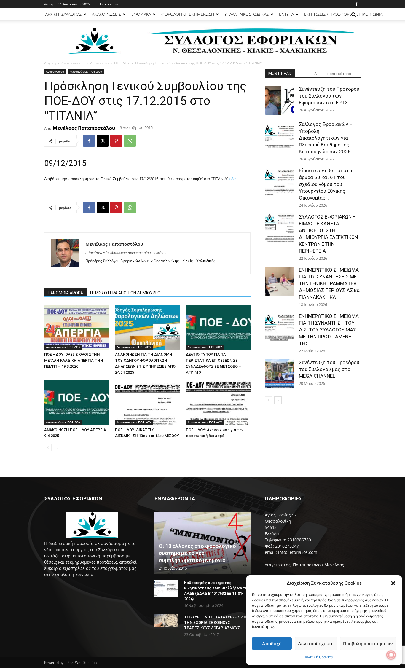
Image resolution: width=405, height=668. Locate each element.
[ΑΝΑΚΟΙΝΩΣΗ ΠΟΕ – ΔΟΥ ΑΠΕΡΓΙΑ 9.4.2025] (76, 402)
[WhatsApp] (130, 141)
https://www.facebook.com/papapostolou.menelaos (125, 253)
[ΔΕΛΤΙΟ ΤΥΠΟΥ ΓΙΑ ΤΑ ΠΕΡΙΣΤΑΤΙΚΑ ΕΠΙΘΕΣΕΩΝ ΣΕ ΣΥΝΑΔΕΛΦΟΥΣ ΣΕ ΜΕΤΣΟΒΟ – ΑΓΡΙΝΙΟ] (218, 327)
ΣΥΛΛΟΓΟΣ (71, 14)
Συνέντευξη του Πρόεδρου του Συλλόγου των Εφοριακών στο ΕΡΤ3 (329, 96)
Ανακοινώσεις (72, 63)
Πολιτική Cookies (318, 657)
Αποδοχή (272, 643)
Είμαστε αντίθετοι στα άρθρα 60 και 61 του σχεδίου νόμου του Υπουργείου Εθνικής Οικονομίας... (325, 184)
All (316, 73)
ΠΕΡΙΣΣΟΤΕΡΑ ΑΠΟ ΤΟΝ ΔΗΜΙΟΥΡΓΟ (125, 293)
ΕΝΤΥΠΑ (286, 14)
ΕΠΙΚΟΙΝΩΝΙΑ (369, 14)
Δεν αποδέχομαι (316, 643)
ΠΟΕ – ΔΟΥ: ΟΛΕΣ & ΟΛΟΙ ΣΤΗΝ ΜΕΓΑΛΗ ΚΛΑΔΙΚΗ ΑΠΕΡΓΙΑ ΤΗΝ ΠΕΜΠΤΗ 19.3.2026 (73, 360)
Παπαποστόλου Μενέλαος (318, 564)
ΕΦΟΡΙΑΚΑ (141, 14)
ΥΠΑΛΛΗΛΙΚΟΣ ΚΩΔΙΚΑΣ (246, 14)
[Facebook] (356, 4)
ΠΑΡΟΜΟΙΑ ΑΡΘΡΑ (65, 293)
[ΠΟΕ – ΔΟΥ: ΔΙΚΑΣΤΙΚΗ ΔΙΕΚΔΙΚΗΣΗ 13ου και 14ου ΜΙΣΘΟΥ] (147, 402)
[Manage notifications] (391, 655)
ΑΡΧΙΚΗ (52, 14)
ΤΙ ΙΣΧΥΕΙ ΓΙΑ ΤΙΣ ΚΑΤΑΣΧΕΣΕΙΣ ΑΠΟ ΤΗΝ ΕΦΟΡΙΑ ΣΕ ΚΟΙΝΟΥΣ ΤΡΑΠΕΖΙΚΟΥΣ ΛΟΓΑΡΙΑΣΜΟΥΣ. (216, 622)
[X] (103, 141)
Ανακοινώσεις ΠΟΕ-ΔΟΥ (110, 63)
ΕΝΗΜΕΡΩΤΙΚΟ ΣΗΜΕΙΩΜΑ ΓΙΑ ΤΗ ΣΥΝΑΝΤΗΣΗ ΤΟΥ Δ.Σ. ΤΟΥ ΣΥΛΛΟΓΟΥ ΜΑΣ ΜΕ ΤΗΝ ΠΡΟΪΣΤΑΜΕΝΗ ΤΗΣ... (329, 329)
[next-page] (57, 447)
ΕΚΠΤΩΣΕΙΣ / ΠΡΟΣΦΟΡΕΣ (329, 14)
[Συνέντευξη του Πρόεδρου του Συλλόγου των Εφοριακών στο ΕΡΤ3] (279, 100)
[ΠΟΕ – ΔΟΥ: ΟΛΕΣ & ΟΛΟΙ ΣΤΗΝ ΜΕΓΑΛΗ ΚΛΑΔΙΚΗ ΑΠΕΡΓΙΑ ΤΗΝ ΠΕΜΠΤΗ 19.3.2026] (76, 327)
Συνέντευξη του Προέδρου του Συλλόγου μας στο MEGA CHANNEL (329, 369)
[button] (393, 583)
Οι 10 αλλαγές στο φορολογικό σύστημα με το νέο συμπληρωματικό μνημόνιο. (197, 553)
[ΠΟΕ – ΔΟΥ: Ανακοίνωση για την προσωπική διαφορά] (218, 402)
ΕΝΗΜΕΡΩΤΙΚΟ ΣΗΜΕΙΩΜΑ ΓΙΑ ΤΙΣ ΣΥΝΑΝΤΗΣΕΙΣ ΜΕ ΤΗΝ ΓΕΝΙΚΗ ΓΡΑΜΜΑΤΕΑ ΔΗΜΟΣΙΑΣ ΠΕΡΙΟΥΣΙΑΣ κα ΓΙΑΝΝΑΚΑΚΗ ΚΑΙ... (329, 283)
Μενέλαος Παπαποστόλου (84, 128)
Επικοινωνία (109, 4)
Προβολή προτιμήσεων (368, 643)
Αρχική (50, 63)
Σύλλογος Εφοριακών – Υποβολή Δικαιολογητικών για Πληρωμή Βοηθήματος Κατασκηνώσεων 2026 (326, 137)
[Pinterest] (116, 141)
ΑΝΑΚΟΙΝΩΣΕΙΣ (106, 14)
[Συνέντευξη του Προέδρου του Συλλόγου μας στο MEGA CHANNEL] (279, 374)
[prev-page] (48, 447)
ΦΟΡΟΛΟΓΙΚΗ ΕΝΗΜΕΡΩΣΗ (187, 14)
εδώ (232, 179)
